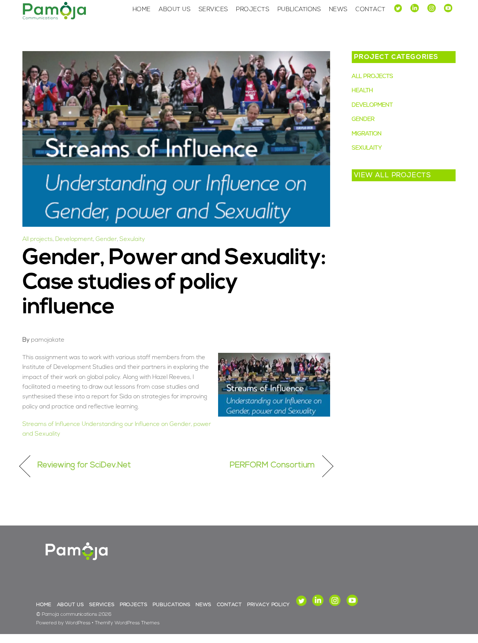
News (338, 10)
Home (142, 10)
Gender (106, 239)
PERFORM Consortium (272, 465)
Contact (370, 10)
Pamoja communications (69, 614)
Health (362, 91)
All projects (37, 239)
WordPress (77, 623)
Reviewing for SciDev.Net (84, 465)
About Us (174, 10)
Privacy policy (268, 604)
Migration (367, 134)
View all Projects (392, 175)
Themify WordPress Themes (127, 623)
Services (213, 10)
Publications (299, 10)
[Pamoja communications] (54, 18)
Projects (252, 10)
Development (74, 239)
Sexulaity (132, 239)
